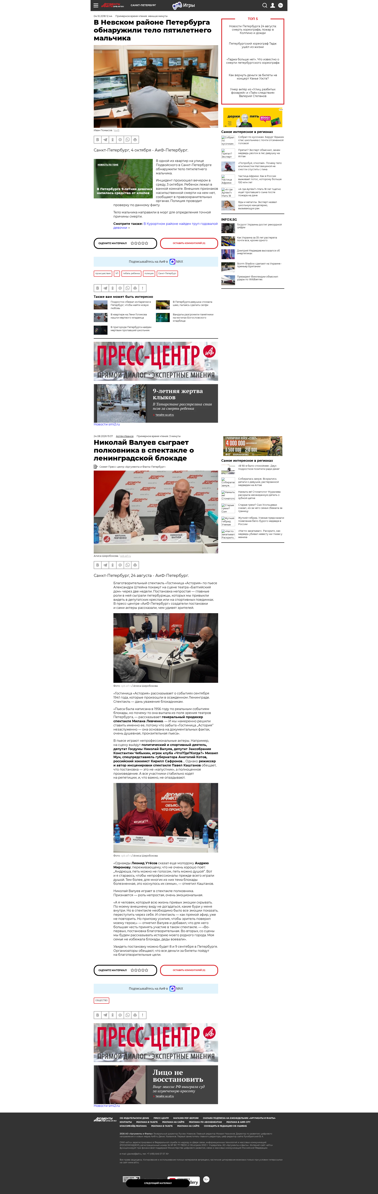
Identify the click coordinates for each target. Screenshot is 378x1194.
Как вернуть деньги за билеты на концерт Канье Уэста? (253, 77)
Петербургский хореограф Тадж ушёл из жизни (253, 45)
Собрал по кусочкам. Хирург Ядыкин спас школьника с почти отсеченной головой (261, 140)
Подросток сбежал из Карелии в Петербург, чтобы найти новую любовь (131, 305)
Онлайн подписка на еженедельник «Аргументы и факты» (239, 1118)
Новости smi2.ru (107, 424)
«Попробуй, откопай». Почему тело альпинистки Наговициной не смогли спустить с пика (260, 166)
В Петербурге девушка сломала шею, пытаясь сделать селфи (192, 303)
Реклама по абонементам (205, 1122)
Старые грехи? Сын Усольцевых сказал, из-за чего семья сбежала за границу (260, 508)
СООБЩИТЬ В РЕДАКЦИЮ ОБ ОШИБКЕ (225, 1126)
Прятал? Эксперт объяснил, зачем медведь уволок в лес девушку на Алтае (259, 153)
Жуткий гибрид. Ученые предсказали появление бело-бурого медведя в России (261, 521)
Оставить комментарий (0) (189, 243)
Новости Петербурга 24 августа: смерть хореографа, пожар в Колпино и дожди (252, 30)
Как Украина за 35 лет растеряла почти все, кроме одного (257, 239)
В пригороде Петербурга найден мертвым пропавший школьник (131, 329)
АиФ (117, 130)
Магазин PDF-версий (185, 1118)
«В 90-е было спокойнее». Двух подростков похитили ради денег (259, 467)
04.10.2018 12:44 (103, 16)
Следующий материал (158, 1183)
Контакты (126, 1122)
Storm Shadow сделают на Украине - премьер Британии (259, 265)
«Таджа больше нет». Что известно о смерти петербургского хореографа (252, 61)
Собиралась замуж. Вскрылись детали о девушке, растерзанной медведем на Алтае (258, 482)
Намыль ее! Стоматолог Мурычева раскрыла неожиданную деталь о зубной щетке (259, 495)
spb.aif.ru (125, 555)
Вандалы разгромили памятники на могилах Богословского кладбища (193, 317)
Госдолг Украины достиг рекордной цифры (259, 226)
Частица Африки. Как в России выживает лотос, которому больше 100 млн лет (260, 179)
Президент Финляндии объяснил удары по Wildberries (257, 278)
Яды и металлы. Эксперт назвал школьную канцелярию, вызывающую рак (257, 205)
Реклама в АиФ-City (238, 1122)
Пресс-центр (161, 1118)
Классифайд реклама (133, 1126)
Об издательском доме (134, 1118)
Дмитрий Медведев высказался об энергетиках (258, 252)
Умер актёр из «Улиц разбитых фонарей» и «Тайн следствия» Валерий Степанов (252, 93)
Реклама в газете (147, 1122)
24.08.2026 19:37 (103, 436)
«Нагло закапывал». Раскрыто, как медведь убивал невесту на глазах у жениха (260, 534)
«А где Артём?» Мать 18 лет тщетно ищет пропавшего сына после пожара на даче (259, 192)
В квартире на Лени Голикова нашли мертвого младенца (129, 316)
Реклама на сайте (173, 1122)
